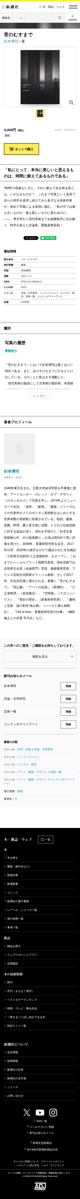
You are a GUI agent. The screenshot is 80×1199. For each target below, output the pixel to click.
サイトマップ (57, 1165)
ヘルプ (44, 1165)
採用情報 (12, 1060)
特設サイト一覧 (16, 1025)
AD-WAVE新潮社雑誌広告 (42, 1149)
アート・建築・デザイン (32, 771)
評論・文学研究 (43, 749)
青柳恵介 (11, 350)
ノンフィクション (28, 756)
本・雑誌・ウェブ (53, 6)
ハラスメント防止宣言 (27, 1165)
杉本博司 (11, 41)
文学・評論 (24, 749)
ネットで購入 (24, 149)
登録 (68, 686)
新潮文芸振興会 (42, 1142)
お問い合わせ (15, 1095)
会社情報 (12, 1052)
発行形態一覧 (15, 918)
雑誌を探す (14, 946)
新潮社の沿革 (15, 1069)
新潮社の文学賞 (16, 1078)
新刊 (10, 982)
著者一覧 (12, 927)
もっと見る (39, 395)
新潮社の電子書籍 (18, 901)
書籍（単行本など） (19, 866)
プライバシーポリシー (52, 1161)
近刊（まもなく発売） (20, 990)
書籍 (20, 791)
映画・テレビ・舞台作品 (22, 1008)
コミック (12, 892)
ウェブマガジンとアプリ (22, 954)
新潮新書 (12, 883)
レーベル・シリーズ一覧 (22, 909)
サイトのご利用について (26, 1161)
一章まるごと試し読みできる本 (26, 1017)
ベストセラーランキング (22, 999)
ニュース (12, 1087)
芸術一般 (55, 771)
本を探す (12, 857)
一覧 (47, 839)
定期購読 (12, 963)
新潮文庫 (12, 875)
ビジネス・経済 (27, 764)
